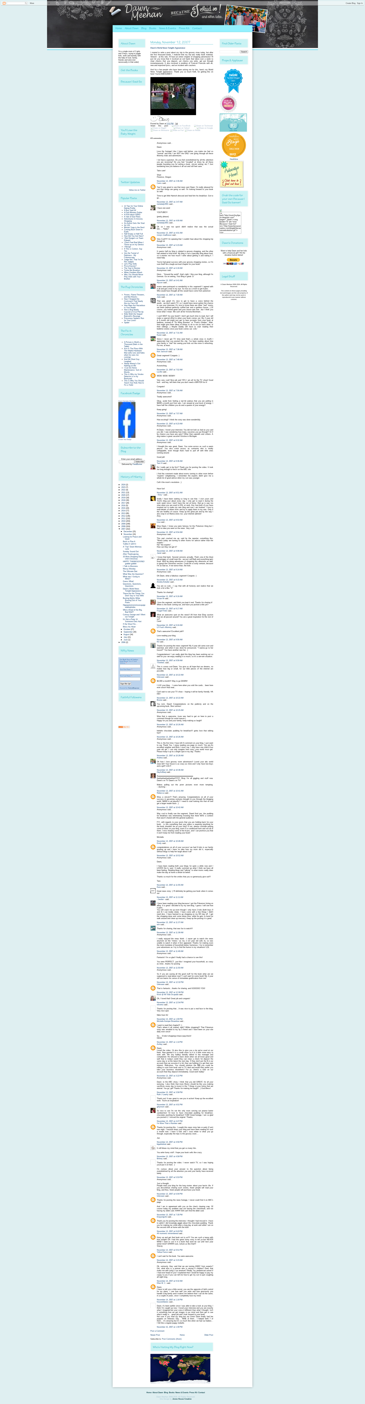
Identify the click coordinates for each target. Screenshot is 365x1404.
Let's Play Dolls (130, 264)
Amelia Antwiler (163, 582)
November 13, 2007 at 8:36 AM (169, 461)
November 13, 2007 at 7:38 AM (169, 349)
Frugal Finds (162, 611)
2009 (123, 524)
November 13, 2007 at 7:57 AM (169, 413)
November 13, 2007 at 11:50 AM (170, 968)
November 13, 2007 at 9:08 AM (169, 551)
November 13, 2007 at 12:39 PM (170, 992)
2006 (123, 642)
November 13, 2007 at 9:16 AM (169, 596)
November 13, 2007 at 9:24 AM (169, 625)
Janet (159, 553)
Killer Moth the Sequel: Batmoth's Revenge (133, 315)
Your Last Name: (125, 676)
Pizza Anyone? (130, 266)
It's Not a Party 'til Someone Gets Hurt (132, 620)
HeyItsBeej (161, 772)
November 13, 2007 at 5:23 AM (169, 245)
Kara (159, 887)
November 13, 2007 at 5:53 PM (169, 1177)
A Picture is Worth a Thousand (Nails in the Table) (133, 344)
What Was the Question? (133, 574)
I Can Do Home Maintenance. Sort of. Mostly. (133, 370)
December (128, 531)
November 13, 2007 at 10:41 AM (170, 791)
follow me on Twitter (137, 190)
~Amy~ (160, 495)
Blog (143, 28)
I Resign (127, 247)
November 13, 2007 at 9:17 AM (169, 609)
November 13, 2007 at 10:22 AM (170, 675)
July (126, 637)
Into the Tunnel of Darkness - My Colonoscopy (131, 255)
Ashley (160, 1044)
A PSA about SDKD (132, 215)
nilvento (160, 1005)
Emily (159, 843)
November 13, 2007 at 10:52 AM (170, 855)
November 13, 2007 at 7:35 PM (169, 1215)
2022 (123, 490)
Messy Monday (129, 569)
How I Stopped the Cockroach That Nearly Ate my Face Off (133, 301)
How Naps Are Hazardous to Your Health (134, 306)
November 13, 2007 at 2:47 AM (169, 202)
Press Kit (184, 28)
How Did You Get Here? (134, 236)
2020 (123, 495)
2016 (123, 505)
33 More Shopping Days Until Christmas (133, 558)
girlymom (160, 1107)
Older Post (208, 1335)
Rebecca (160, 793)
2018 (123, 500)
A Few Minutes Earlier (133, 212)
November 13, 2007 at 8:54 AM (169, 532)
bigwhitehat (161, 1144)
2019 (123, 498)
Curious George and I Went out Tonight (134, 616)
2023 (123, 487)
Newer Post (155, 1335)
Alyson (160, 282)
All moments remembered (167, 1233)
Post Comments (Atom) (172, 1339)
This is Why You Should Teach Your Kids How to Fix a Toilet (134, 383)
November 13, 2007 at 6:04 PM (169, 1194)
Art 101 (127, 225)
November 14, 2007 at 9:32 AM (169, 1281)
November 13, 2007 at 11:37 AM (170, 922)
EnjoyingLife (162, 1217)
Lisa (158, 522)
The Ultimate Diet (130, 571)
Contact (197, 28)
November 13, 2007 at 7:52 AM (169, 370)
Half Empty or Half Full (133, 234)
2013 (123, 513)
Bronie (159, 700)
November (128, 534)
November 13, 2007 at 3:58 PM (169, 1092)
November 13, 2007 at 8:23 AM (169, 424)
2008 (123, 526)
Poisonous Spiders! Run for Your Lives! (134, 319)
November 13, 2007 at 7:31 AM (169, 333)
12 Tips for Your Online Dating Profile (133, 207)
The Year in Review (132, 268)
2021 (123, 492)
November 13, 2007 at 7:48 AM (169, 359)
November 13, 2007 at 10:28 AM (170, 755)
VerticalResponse (133, 688)
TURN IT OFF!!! (129, 544)
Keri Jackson (162, 351)
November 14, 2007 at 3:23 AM (169, 1260)
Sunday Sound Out (131, 551)
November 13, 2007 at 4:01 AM (169, 233)
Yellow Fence (162, 1252)
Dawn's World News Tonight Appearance (132, 590)
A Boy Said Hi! (130, 210)
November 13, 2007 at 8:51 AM (169, 493)
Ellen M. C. (161, 1283)
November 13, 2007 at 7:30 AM (169, 295)
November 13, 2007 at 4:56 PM (169, 1142)
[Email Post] (176, 124)
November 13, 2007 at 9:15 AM (169, 580)
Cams (159, 183)
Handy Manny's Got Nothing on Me (132, 364)
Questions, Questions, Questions (132, 585)
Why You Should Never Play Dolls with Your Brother (133, 276)
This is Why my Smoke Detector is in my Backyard (133, 376)
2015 (123, 508)
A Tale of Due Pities (132, 217)
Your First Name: (125, 669)
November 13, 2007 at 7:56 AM (169, 390)
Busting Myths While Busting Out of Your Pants (132, 600)
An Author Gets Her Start (134, 223)
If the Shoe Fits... (130, 624)
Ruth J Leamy (162, 1094)
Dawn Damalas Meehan (126, 401)
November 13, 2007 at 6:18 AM (169, 268)
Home (118, 28)
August (126, 634)
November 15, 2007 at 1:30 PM (169, 1327)
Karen (159, 335)
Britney (160, 1159)
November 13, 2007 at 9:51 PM (169, 1250)
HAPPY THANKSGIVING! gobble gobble (134, 562)
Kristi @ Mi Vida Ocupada (167, 994)
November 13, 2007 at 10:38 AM (170, 770)
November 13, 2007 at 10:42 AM (170, 807)
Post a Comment (157, 1331)
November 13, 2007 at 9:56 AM (169, 640)
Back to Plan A (129, 541)
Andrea (160, 758)
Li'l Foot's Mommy (164, 627)
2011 (123, 518)
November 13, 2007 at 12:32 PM (170, 982)
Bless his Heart (129, 627)
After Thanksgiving (130, 554)
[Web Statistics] (124, 727)
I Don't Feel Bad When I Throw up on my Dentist (134, 243)
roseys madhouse (164, 235)
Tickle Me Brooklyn (132, 270)
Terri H (159, 463)
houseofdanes (162, 1302)
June (126, 640)
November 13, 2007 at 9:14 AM (169, 570)
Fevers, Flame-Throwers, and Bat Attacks (134, 296)
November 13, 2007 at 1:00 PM (169, 1019)
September (128, 632)
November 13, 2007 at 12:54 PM (170, 1002)
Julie (159, 297)
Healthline (234, 159)
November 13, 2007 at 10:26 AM (170, 724)
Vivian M (160, 598)
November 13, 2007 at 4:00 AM (169, 221)
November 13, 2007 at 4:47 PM (169, 1121)
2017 (123, 503)
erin (158, 924)
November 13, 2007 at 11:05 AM (170, 885)
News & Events (167, 28)
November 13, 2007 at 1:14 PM (169, 1042)
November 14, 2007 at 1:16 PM (169, 1300)
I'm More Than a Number (167, 1123)
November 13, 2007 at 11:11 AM (170, 897)
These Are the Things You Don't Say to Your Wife (133, 594)
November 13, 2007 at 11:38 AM (170, 932)
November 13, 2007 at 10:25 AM (170, 710)
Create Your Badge (124, 439)
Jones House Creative (181, 1399)
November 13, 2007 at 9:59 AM (169, 660)
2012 (123, 516)
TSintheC (161, 663)
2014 (123, 511)
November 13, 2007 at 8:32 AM (169, 440)
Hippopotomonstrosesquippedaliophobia (134, 606)
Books (152, 28)
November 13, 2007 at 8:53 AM (169, 520)
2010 (123, 521)
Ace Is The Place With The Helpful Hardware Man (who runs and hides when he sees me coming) (134, 352)
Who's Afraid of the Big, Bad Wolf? (132, 611)
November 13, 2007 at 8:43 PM (169, 1231)
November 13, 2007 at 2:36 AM (169, 181)
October (127, 629)
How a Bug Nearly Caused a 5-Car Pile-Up (133, 311)
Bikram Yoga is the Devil (134, 227)
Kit (158, 642)
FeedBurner (137, 464)
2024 (123, 485)
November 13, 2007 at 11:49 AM (170, 951)
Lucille (159, 372)
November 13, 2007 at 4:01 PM (169, 1105)
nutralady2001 (162, 204)
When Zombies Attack (133, 272)
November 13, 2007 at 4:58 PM (169, 1156)
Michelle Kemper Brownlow (168, 1021)
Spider (126, 322)
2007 (123, 529)
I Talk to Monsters (130, 566)
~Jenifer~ (161, 899)
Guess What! (128, 581)
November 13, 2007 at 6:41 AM (169, 280)
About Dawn (131, 28)
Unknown (160, 677)
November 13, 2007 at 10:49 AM (170, 841)
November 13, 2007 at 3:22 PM (169, 1076)
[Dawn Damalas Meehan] (126, 437)
